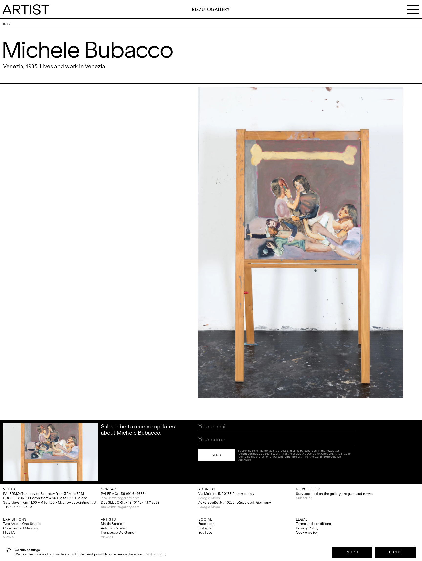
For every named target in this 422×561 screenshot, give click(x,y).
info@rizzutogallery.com (120, 498)
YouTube (205, 532)
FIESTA (9, 532)
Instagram (206, 528)
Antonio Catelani (114, 528)
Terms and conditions (313, 524)
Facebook (206, 524)
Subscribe (304, 498)
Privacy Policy (307, 528)
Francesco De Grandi (118, 532)
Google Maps (209, 498)
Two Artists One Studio (22, 524)
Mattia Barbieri (113, 524)
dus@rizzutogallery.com (120, 507)
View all (9, 537)
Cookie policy (307, 532)
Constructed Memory (20, 528)
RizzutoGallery (211, 9)
